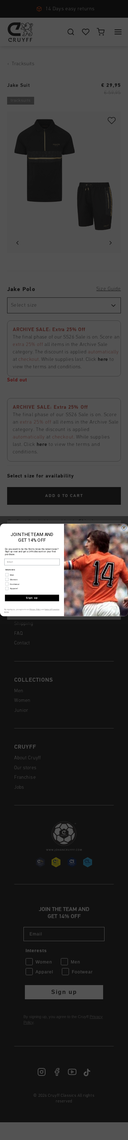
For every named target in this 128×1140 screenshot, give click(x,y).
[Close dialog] (124, 527)
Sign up (32, 598)
